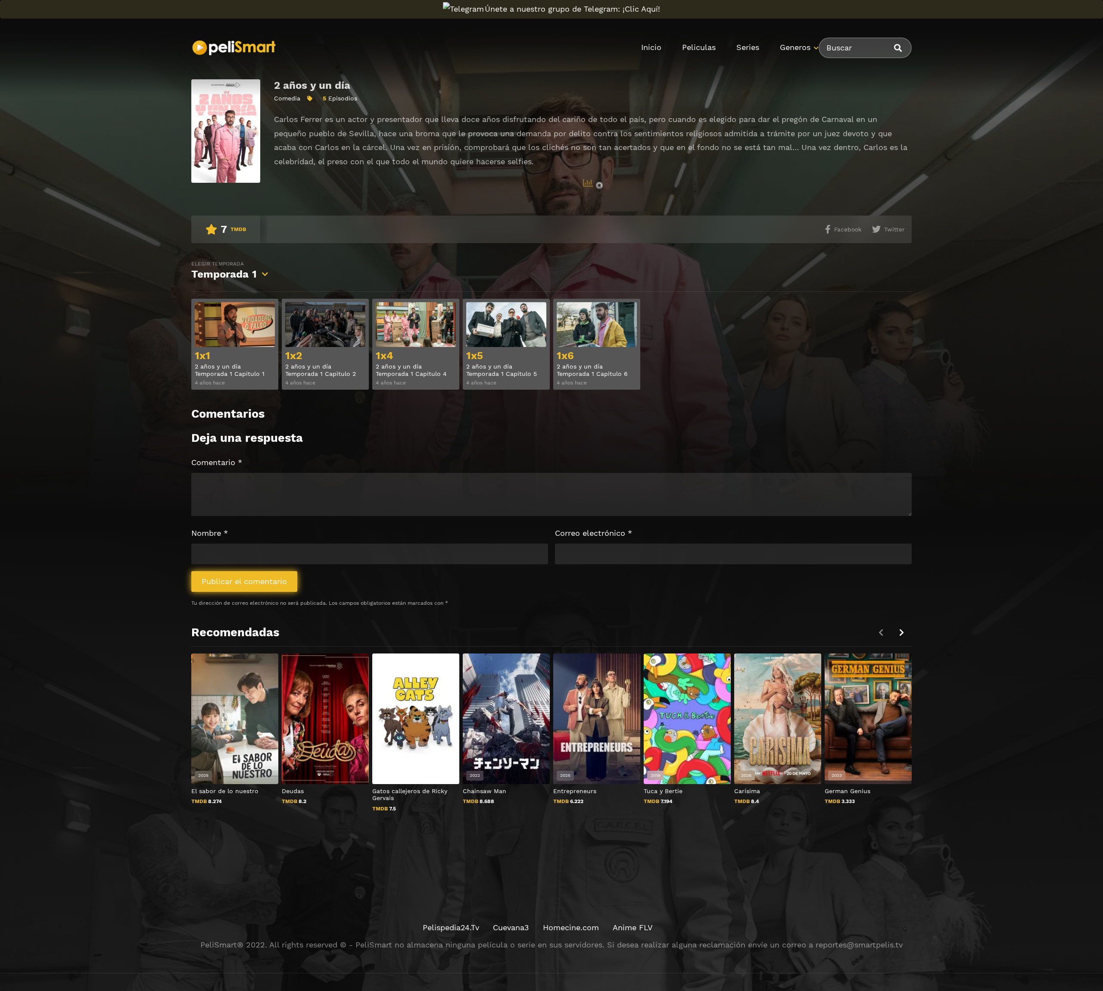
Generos (795, 47)
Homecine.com (571, 927)
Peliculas (699, 47)
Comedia (287, 98)
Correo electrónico (593, 533)
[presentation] (901, 632)
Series (747, 47)
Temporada (224, 270)
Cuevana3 (511, 927)
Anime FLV (633, 927)
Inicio (651, 47)
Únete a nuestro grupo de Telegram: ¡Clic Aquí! (572, 8)
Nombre (209, 533)
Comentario (216, 462)
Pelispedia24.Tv (451, 927)
